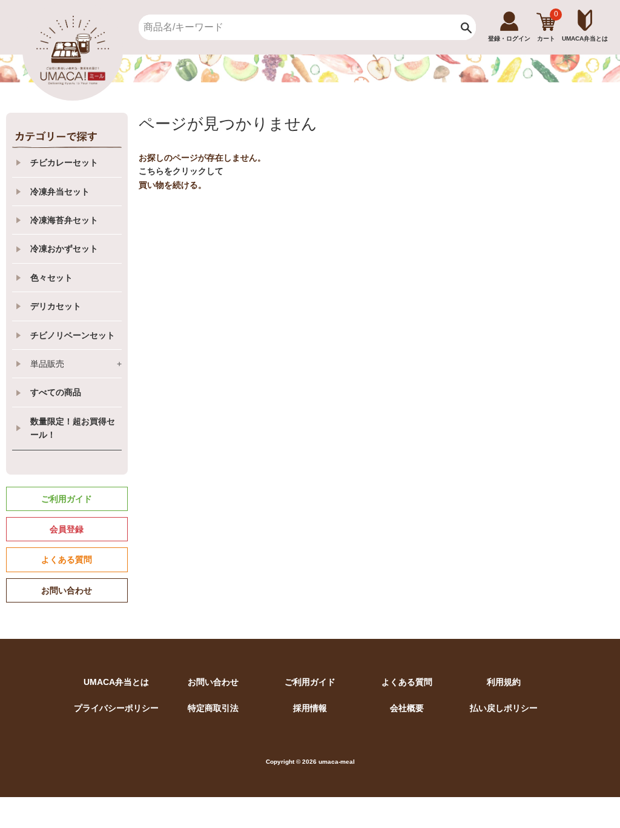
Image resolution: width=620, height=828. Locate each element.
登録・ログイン (509, 38)
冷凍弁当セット (60, 191)
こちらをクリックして (181, 171)
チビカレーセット (64, 162)
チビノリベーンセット (72, 335)
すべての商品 (55, 392)
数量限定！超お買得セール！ (72, 427)
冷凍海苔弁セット (64, 220)
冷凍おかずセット (64, 248)
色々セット (51, 277)
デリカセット (55, 306)
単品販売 (76, 364)
